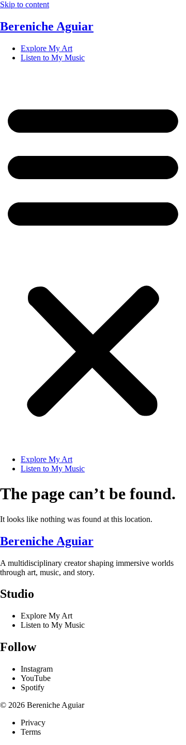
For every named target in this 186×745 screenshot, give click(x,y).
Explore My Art (46, 48)
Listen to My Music (53, 57)
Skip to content (24, 4)
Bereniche (47, 26)
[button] (93, 259)
